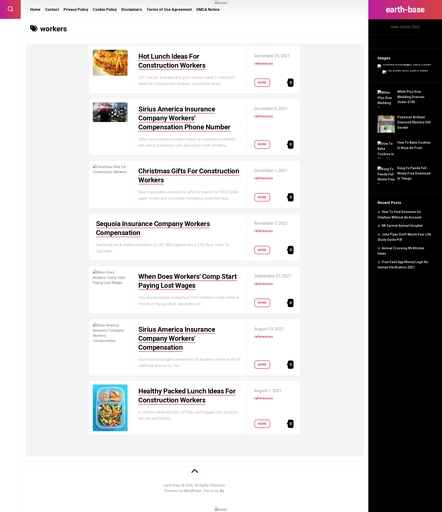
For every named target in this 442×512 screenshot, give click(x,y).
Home (35, 9)
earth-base (405, 10)
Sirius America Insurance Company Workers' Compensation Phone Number (184, 118)
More (262, 82)
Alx (222, 491)
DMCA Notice (208, 9)
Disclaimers (131, 9)
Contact (52, 9)
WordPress (192, 491)
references (263, 63)
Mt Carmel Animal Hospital (402, 225)
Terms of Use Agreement (169, 9)
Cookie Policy (105, 9)
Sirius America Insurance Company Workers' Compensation (176, 338)
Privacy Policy (76, 9)
